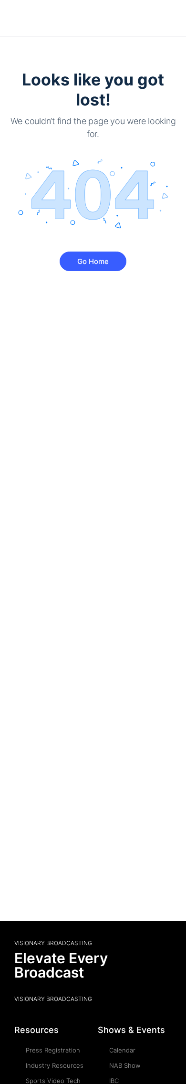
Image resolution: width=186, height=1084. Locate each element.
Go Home (93, 261)
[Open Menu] (15, 18)
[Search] (168, 18)
